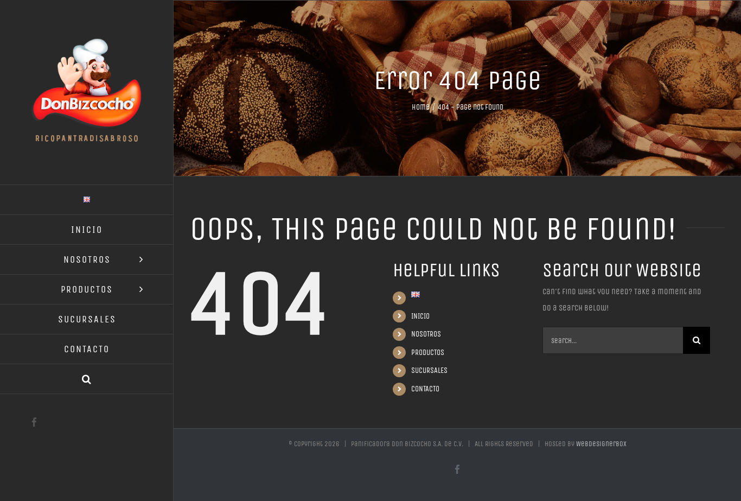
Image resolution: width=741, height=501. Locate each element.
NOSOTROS (426, 334)
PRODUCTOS (427, 352)
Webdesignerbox (601, 444)
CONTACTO (425, 389)
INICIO (420, 316)
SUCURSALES (429, 370)
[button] (87, 379)
